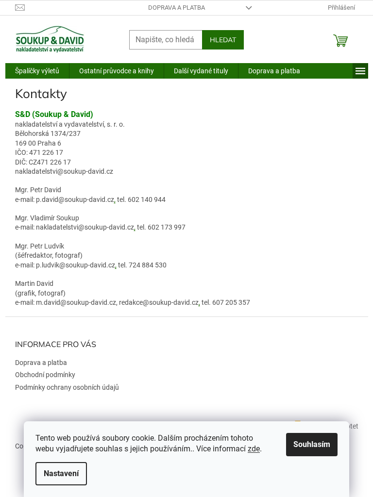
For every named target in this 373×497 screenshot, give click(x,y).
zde (254, 448)
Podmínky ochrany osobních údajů (67, 387)
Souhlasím (311, 444)
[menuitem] (37, 71)
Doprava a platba (176, 7)
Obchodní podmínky (45, 375)
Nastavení (61, 473)
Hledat (223, 39)
